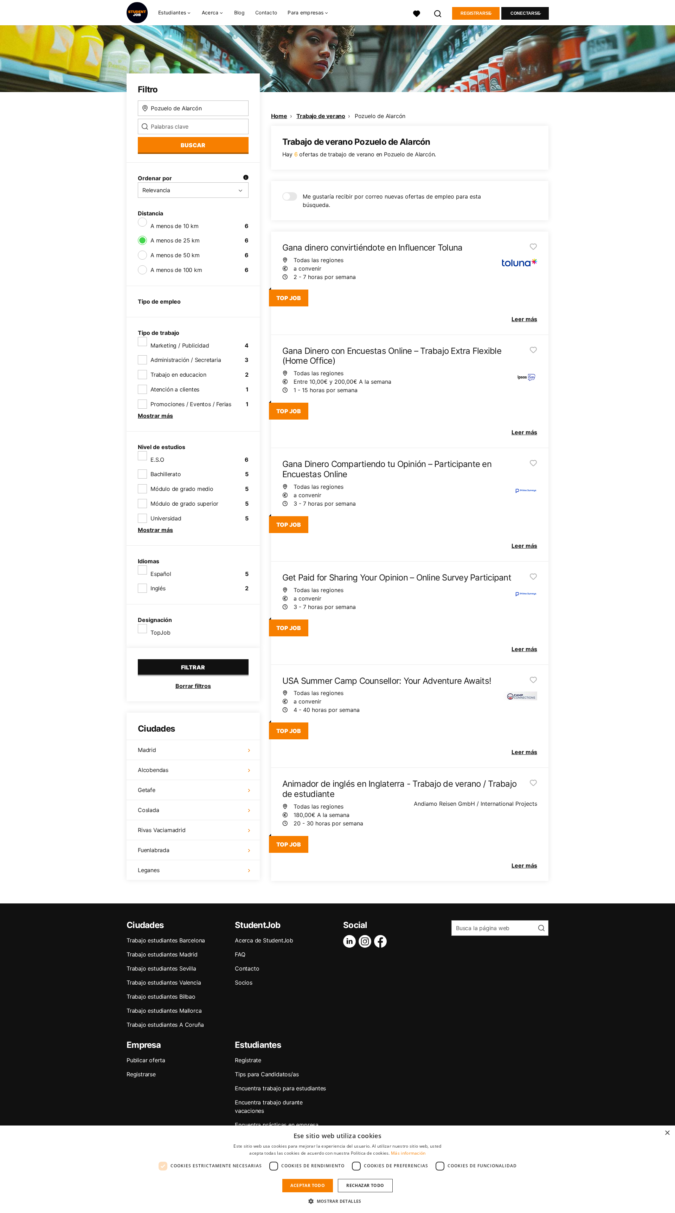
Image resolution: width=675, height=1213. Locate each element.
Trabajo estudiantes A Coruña (165, 1024)
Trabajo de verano (320, 115)
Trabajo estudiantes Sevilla (161, 968)
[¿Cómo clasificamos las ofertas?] (246, 178)
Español (160, 573)
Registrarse (476, 13)
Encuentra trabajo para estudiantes (280, 1088)
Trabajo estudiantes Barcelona (166, 940)
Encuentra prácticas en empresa (277, 1124)
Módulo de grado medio (181, 488)
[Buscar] (438, 13)
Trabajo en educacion (178, 374)
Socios (243, 982)
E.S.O (157, 459)
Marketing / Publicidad (179, 345)
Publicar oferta (146, 1060)
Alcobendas (153, 769)
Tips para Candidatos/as (266, 1074)
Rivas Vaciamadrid (162, 829)
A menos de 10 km (174, 225)
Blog (239, 12)
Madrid (147, 749)
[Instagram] (366, 941)
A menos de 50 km (175, 255)
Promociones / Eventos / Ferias (190, 404)
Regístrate (248, 1060)
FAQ (240, 954)
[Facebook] (382, 941)
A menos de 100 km (176, 269)
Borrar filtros (193, 685)
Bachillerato (165, 474)
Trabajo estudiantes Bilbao (161, 996)
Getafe (146, 789)
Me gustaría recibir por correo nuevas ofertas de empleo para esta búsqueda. (392, 200)
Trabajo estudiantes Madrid (162, 954)
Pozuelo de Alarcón (380, 115)
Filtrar (193, 667)
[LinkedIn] (351, 941)
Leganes (149, 870)
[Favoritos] (417, 13)
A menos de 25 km (175, 240)
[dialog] (337, 1169)
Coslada (148, 809)
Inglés (158, 588)
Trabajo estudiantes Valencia (164, 982)
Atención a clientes (174, 389)
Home (279, 115)
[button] (337, 1201)
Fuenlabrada (153, 850)
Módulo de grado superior (184, 503)
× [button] (667, 1133)
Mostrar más (155, 415)
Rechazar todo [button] (365, 1185)
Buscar (193, 145)
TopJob (160, 632)
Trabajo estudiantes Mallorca (164, 1010)
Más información (408, 1153)
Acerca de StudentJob (264, 940)
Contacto (266, 12)
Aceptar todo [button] (307, 1185)
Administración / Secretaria (185, 359)
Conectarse (525, 13)
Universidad (165, 518)
